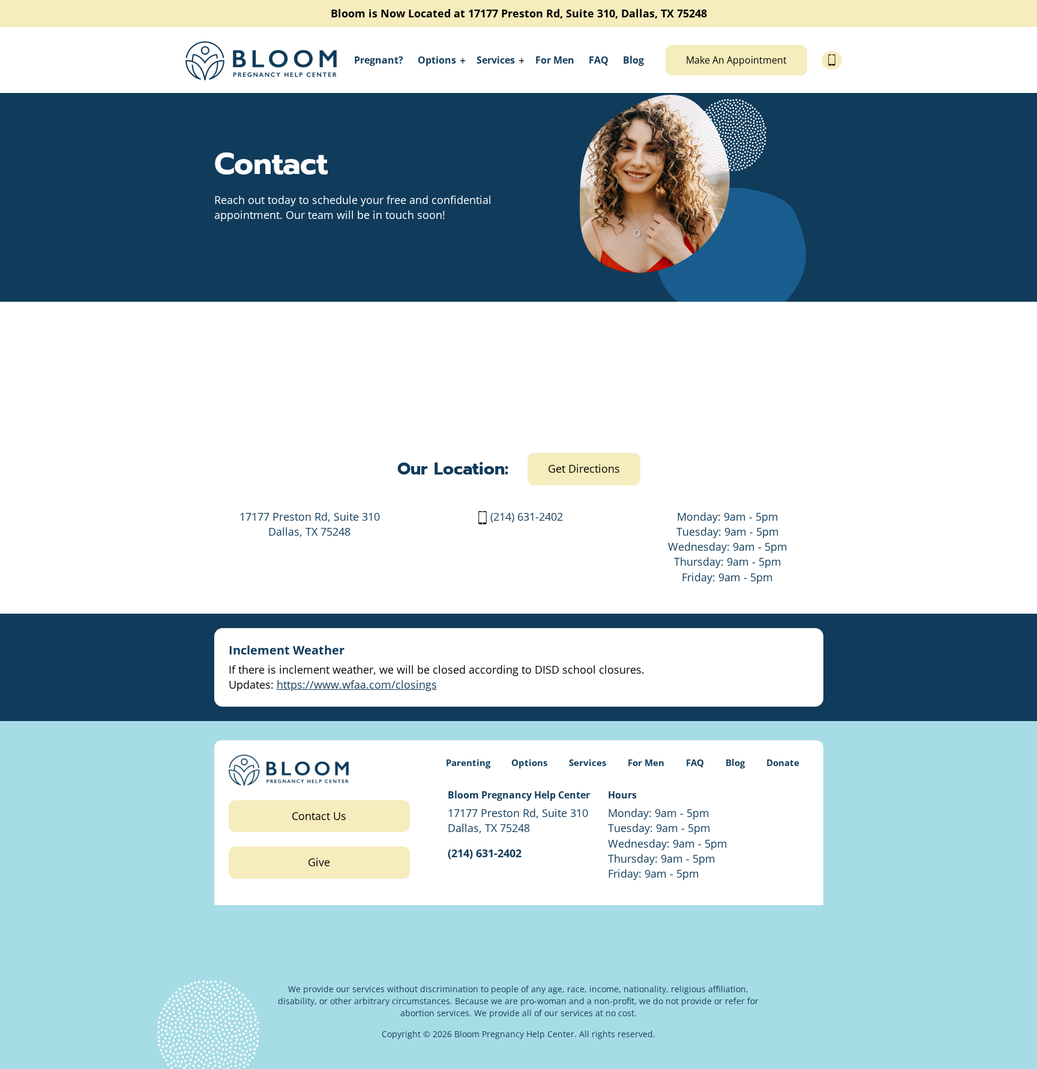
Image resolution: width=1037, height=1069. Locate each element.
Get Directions (584, 468)
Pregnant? (378, 60)
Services (495, 60)
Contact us (319, 816)
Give (319, 862)
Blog (633, 60)
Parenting (468, 762)
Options (437, 60)
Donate (782, 762)
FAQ (599, 60)
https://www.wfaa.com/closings (357, 684)
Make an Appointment (736, 60)
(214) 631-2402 (526, 516)
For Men (554, 60)
